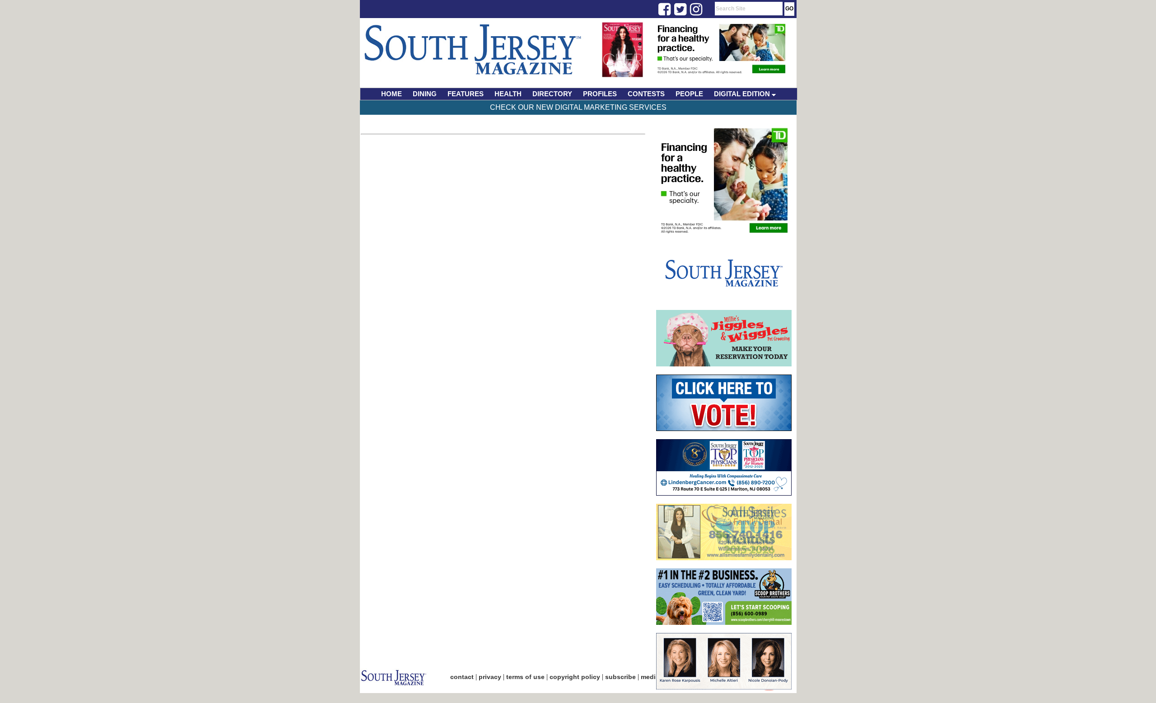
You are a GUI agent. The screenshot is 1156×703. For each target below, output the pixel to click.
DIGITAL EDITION (743, 94)
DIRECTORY (552, 94)
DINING (425, 94)
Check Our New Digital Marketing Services (578, 107)
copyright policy (575, 676)
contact (462, 676)
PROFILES (600, 94)
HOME (391, 94)
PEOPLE (689, 94)
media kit (655, 676)
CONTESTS (646, 94)
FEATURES (465, 94)
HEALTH (508, 94)
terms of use (525, 676)
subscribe (620, 676)
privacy (490, 676)
